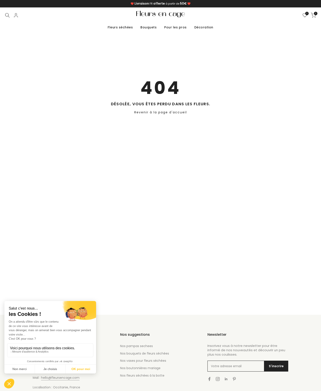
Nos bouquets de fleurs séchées (144, 353)
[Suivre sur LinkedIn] (226, 379)
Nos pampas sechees (136, 346)
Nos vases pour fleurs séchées (143, 360)
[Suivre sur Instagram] (218, 379)
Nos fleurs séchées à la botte (142, 375)
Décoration (203, 27)
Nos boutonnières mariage (140, 368)
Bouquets (148, 27)
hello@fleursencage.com (60, 377)
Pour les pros (175, 27)
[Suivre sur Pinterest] (234, 379)
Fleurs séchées (120, 27)
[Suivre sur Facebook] (209, 379)
